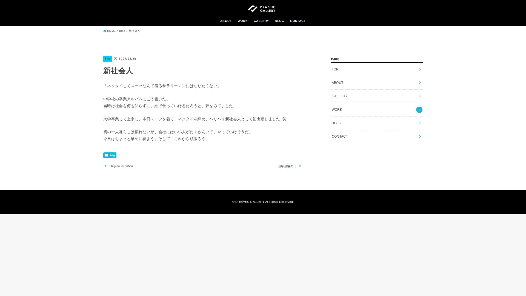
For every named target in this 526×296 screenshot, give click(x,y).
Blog (108, 58)
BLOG (279, 20)
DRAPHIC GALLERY (249, 201)
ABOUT (226, 20)
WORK (243, 20)
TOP (335, 69)
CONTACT (297, 20)
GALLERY (261, 20)
